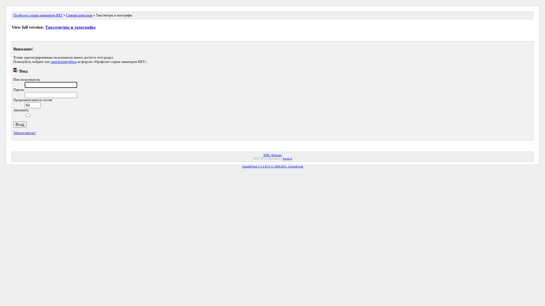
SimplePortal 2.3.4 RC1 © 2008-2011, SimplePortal (272, 166)
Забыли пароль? (24, 133)
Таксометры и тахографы (70, 27)
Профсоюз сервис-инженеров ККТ (38, 15)
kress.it (287, 158)
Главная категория (79, 15)
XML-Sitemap (272, 155)
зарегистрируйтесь (64, 62)
